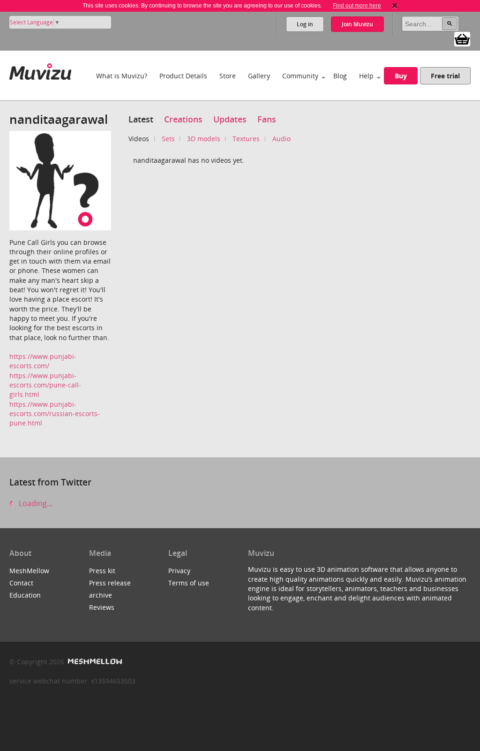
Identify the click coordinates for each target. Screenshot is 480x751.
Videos (138, 138)
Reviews (101, 607)
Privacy (179, 570)
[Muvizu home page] (40, 70)
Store (227, 75)
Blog (340, 75)
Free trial (445, 75)
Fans (266, 119)
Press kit (102, 570)
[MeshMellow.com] (94, 661)
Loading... (34, 503)
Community (300, 75)
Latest (140, 119)
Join (357, 24)
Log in (305, 24)
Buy (401, 75)
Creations (183, 119)
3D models (203, 138)
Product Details (183, 75)
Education (25, 595)
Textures (246, 138)
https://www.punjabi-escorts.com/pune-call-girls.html (45, 385)
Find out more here (357, 5)
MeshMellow (29, 570)
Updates (230, 119)
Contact (21, 582)
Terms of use (188, 582)
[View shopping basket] (462, 38)
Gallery (259, 75)
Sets (168, 138)
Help (366, 75)
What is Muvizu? (121, 75)
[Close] (395, 5)
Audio (281, 138)
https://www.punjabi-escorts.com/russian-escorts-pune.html (54, 414)
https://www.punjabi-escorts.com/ (42, 361)
